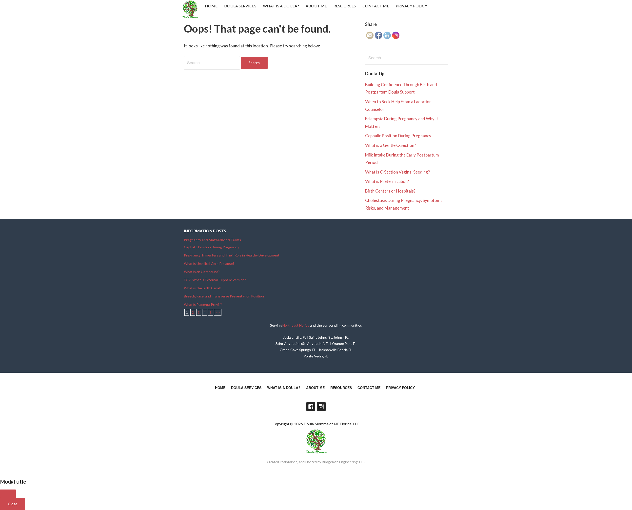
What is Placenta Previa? (203, 304)
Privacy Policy (411, 5)
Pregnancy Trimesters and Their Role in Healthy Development (231, 255)
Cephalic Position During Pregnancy (398, 135)
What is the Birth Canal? (202, 288)
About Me (316, 5)
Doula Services (240, 5)
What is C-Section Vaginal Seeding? (397, 172)
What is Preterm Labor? (387, 181)
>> (218, 312)
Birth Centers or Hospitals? (390, 191)
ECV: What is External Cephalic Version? (215, 280)
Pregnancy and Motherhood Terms (212, 240)
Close (12, 504)
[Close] (8, 494)
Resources (345, 5)
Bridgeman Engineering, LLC (343, 462)
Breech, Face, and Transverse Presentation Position (224, 296)
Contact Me (375, 5)
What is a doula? (281, 5)
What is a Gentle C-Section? (390, 145)
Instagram (321, 406)
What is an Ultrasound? (202, 272)
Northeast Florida (295, 325)
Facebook (310, 406)
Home (211, 5)
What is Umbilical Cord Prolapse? (209, 263)
